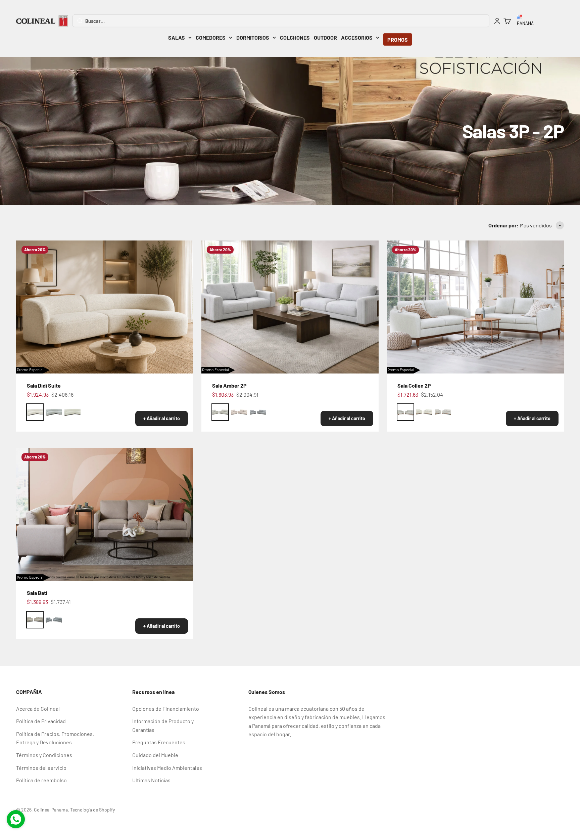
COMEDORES (211, 37)
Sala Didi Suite (44, 385)
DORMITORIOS (252, 37)
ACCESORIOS (357, 37)
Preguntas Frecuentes (158, 742)
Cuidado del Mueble (155, 755)
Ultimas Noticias (151, 780)
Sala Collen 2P (414, 385)
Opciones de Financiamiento (165, 708)
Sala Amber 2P (229, 385)
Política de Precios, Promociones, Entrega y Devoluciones (55, 738)
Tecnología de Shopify (92, 809)
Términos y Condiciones (44, 755)
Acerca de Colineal (38, 708)
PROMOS (397, 39)
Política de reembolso (41, 780)
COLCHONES (295, 37)
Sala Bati (37, 592)
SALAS (176, 37)
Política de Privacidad (41, 721)
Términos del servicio (41, 767)
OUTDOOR (325, 37)
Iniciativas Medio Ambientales (167, 767)
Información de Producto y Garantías (163, 725)
